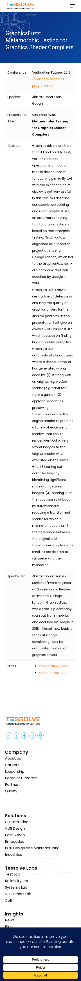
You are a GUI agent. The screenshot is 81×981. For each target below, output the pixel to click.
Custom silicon (18, 821)
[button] (72, 6)
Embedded (14, 841)
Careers (12, 765)
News (9, 920)
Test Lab (12, 874)
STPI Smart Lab (18, 894)
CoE (8, 900)
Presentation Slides (54, 666)
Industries (13, 854)
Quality (11, 791)
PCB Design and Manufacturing (32, 848)
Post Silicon (15, 835)
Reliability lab (16, 880)
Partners (12, 784)
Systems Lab (16, 887)
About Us (13, 758)
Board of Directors (21, 778)
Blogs (9, 926)
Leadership (14, 771)
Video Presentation (54, 672)
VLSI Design (15, 828)
